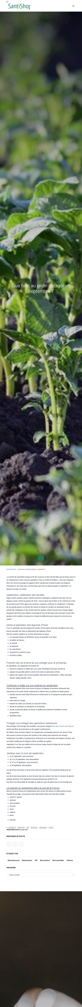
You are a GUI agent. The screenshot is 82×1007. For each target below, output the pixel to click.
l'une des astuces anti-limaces (63, 726)
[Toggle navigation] (73, 6)
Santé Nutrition (11, 569)
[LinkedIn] (21, 844)
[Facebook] (9, 844)
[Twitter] (15, 844)
